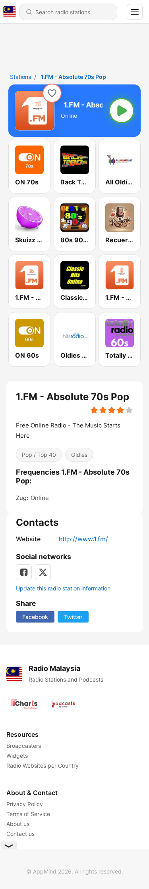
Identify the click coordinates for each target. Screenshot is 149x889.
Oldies (79, 454)
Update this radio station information (63, 588)
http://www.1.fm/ (83, 539)
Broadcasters (23, 745)
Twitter (73, 616)
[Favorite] (52, 93)
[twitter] (43, 572)
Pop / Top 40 (39, 454)
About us (17, 823)
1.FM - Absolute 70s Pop (73, 76)
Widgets (17, 755)
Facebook (35, 616)
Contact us (20, 833)
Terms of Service (28, 813)
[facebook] (24, 572)
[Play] (121, 110)
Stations (20, 76)
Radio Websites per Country (42, 765)
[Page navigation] (135, 12)
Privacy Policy (24, 804)
